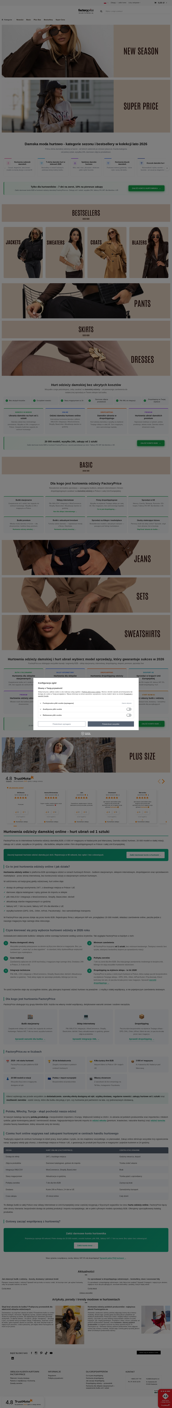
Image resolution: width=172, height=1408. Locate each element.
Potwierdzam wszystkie (110, 724)
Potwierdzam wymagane (62, 724)
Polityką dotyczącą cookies (91, 692)
